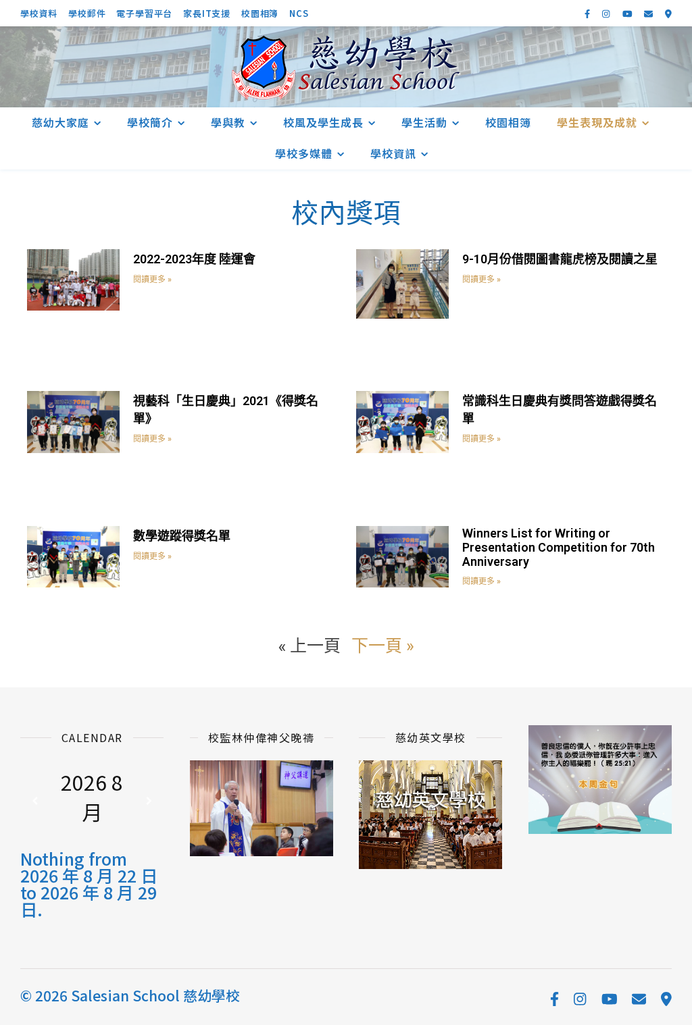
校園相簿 (259, 13)
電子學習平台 (144, 13)
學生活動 (424, 122)
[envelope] (649, 13)
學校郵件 (86, 13)
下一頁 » (382, 645)
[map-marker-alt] (668, 13)
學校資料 (38, 13)
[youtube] (628, 13)
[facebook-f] (588, 13)
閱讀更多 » (152, 279)
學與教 (228, 122)
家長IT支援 (206, 13)
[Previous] (34, 801)
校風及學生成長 (323, 122)
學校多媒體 (303, 153)
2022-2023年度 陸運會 (194, 259)
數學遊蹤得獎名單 (181, 536)
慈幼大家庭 (60, 122)
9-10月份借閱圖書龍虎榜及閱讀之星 (560, 259)
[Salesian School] (346, 67)
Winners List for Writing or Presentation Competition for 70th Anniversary (558, 547)
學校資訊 (393, 153)
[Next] (149, 801)
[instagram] (607, 13)
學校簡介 (150, 122)
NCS (298, 13)
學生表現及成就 (597, 122)
